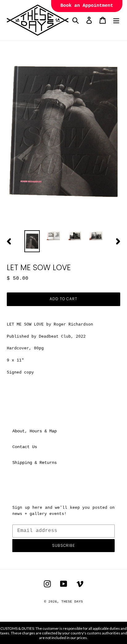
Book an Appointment (86, 5)
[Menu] (116, 20)
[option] (32, 241)
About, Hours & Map (34, 431)
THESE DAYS (72, 601)
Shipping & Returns (34, 462)
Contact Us (24, 446)
